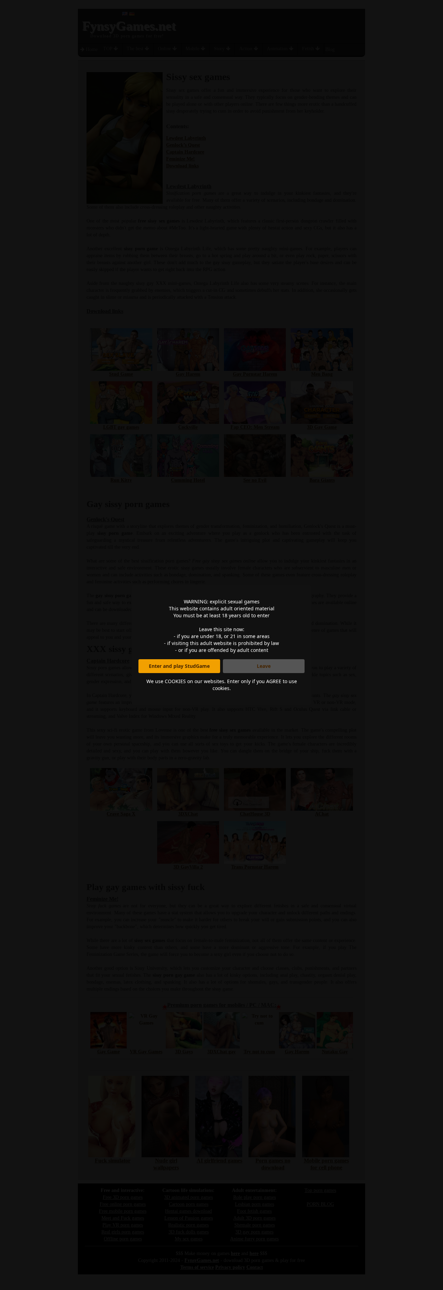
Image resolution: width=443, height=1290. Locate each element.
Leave (264, 666)
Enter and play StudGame (179, 666)
